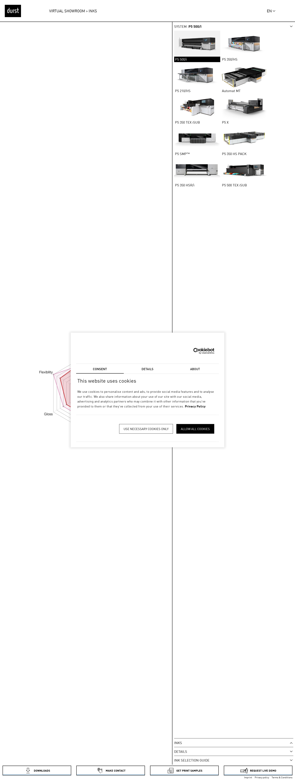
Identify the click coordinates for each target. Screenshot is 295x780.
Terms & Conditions (282, 777)
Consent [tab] (100, 369)
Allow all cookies (195, 429)
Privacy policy (262, 777)
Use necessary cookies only (146, 429)
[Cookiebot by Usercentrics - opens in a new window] (199, 351)
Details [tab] (147, 369)
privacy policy (195, 406)
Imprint (248, 777)
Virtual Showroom (67, 11)
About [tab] (195, 369)
